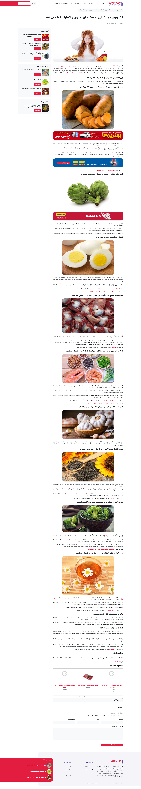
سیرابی (112, 347)
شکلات (112, 649)
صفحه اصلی (103, 4)
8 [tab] (97, 697)
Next (51, 682)
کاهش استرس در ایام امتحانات (67, 67)
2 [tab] (82, 697)
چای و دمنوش (111, 610)
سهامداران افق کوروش (87, 767)
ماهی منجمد (106, 400)
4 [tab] (87, 697)
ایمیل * (97, 719)
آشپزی (96, 4)
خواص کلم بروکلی (108, 535)
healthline (118, 662)
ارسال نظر (112, 745)
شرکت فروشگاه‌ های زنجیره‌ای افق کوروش (95, 783)
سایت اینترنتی (71, 719)
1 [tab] (79, 697)
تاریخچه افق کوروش (75, 4)
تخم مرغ (115, 289)
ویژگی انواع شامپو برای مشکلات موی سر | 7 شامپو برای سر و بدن (31, 54)
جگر (116, 347)
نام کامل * (120, 719)
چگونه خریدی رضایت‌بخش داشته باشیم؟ (31, 70)
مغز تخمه (112, 498)
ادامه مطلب (37, 39)
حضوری (104, 289)
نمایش (114, 65)
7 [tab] (94, 697)
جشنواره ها (90, 773)
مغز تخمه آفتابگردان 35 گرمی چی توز (88, 685)
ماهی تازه (112, 400)
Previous (124, 682)
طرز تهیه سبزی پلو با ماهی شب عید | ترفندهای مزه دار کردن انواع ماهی (32, 106)
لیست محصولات (89, 770)
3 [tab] (84, 697)
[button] (18, 23)
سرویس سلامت (78, 72)
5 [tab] (89, 697)
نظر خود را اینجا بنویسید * (117, 726)
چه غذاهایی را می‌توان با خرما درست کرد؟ (31, 88)
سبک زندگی (90, 4)
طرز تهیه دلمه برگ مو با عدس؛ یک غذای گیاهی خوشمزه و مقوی (31, 44)
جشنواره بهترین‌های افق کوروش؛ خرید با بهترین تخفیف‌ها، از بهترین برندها (31, 35)
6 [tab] (92, 697)
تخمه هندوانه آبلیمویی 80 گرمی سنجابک (111, 686)
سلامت (84, 4)
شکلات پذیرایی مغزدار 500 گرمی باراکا (65, 685)
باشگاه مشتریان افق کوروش (62, 4)
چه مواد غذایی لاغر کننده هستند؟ (33, 79)
